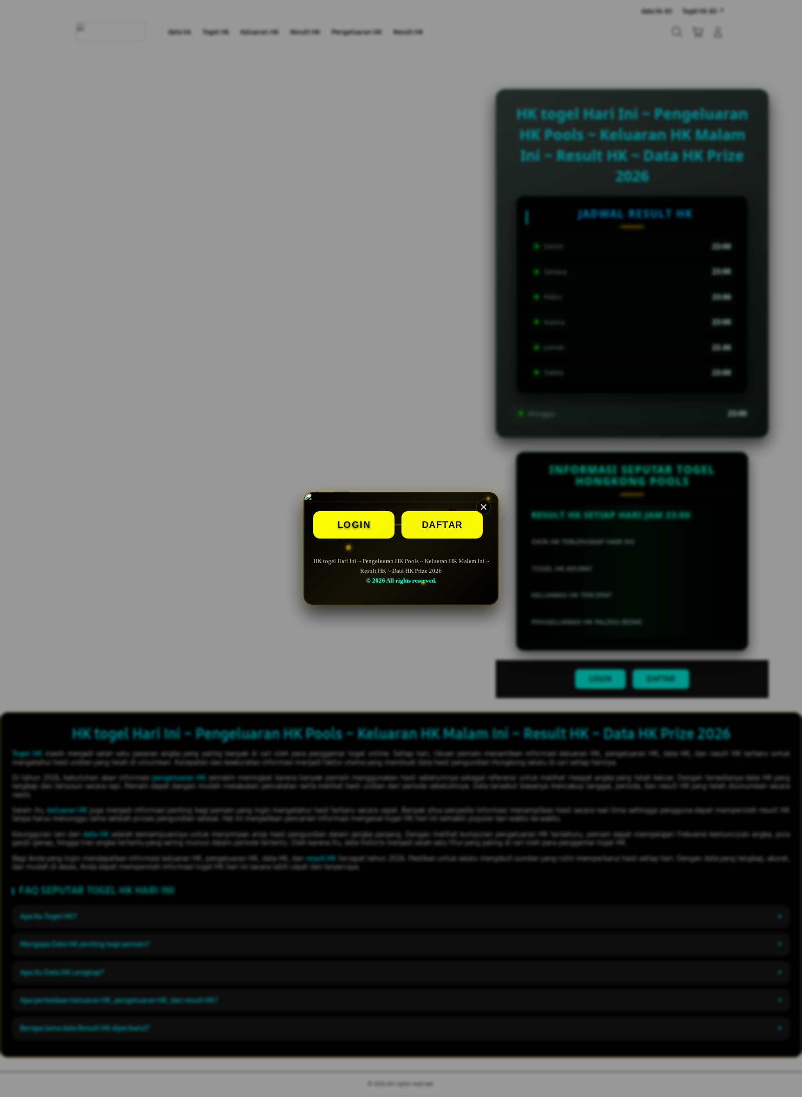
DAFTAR (442, 525)
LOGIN (354, 525)
